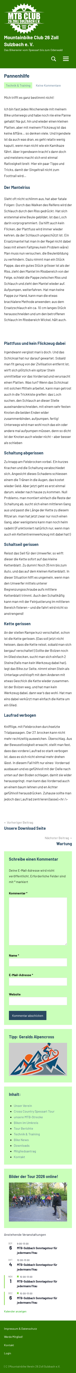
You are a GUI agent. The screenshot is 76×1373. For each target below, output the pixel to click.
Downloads (22, 1145)
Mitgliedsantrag (25, 1151)
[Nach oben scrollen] (68, 1365)
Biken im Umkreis (26, 1123)
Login (7, 1353)
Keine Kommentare (48, 85)
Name (14, 955)
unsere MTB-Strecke (28, 1117)
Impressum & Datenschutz (20, 1328)
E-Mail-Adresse (21, 975)
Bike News (21, 1140)
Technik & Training (18, 85)
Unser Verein (23, 1105)
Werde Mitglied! (13, 1336)
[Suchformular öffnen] (54, 59)
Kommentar (18, 893)
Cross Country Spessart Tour (34, 1111)
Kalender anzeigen (15, 1311)
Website (15, 994)
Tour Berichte (23, 1128)
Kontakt (19, 1157)
